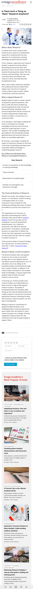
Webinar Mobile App (9, 567)
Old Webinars (7, 565)
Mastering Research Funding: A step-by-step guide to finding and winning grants (16, 572)
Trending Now (7, 406)
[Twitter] (22, 24)
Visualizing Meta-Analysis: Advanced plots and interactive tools (15, 450)
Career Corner (7, 486)
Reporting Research (18, 404)
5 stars (16, 342)
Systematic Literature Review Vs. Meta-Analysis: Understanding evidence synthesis (16, 528)
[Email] (26, 24)
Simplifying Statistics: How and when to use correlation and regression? (15, 411)
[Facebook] (20, 24)
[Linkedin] (24, 24)
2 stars (8, 342)
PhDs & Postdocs (8, 404)
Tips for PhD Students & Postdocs (11, 332)
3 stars (11, 342)
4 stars (13, 342)
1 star (5, 342)
